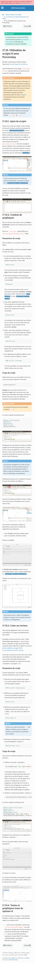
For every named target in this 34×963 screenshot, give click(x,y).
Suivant (26, 26)
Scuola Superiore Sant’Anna (18, 64)
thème (27, 958)
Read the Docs (13, 960)
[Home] (3, 14)
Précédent (8, 26)
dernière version (26, 3)
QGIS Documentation (18, 8)
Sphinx (13, 958)
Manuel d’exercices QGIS (13, 14)
